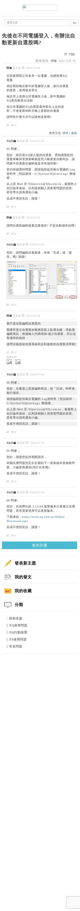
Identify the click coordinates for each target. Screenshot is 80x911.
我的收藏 (23, 590)
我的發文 (23, 576)
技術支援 (15, 618)
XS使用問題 (18, 639)
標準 (66, 133)
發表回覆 (39, 545)
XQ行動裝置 (18, 632)
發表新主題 (25, 563)
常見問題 (15, 646)
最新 (74, 133)
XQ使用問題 (18, 625)
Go (74, 22)
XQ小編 (11, 140)
